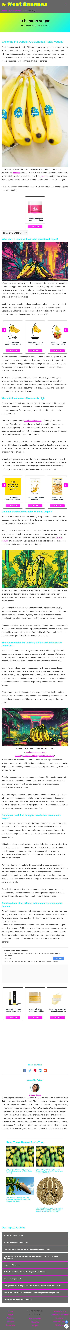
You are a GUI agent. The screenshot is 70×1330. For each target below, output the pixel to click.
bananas (16, 173)
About (10, 1315)
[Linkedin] (40, 1070)
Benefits (35, 1322)
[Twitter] (30, 1070)
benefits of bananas (32, 421)
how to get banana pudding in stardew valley (34, 755)
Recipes (35, 1325)
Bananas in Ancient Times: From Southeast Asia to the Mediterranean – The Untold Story (49, 1170)
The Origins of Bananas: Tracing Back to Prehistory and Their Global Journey (19, 1170)
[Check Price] (35, 226)
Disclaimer (59, 1318)
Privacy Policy (60, 1311)
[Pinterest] (35, 1070)
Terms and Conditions (59, 1315)
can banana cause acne (36, 752)
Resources (10, 1325)
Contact (10, 1318)
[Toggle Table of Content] (24, 232)
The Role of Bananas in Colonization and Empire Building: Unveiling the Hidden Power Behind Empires (49, 1209)
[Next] (66, 330)
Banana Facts (43, 25)
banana (44, 176)
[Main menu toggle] (66, 4)
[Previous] (4, 330)
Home (10, 1311)
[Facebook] (24, 1070)
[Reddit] (45, 1070)
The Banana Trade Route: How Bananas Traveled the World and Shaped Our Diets (18, 1199)
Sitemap (10, 1321)
